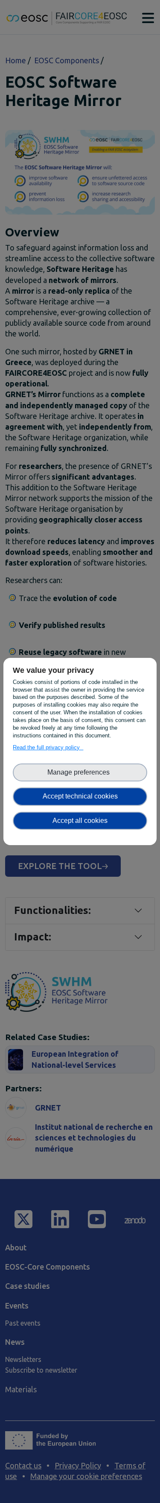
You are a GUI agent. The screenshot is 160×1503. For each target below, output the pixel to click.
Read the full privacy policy (48, 747)
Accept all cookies (80, 820)
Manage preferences (80, 772)
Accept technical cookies (80, 796)
